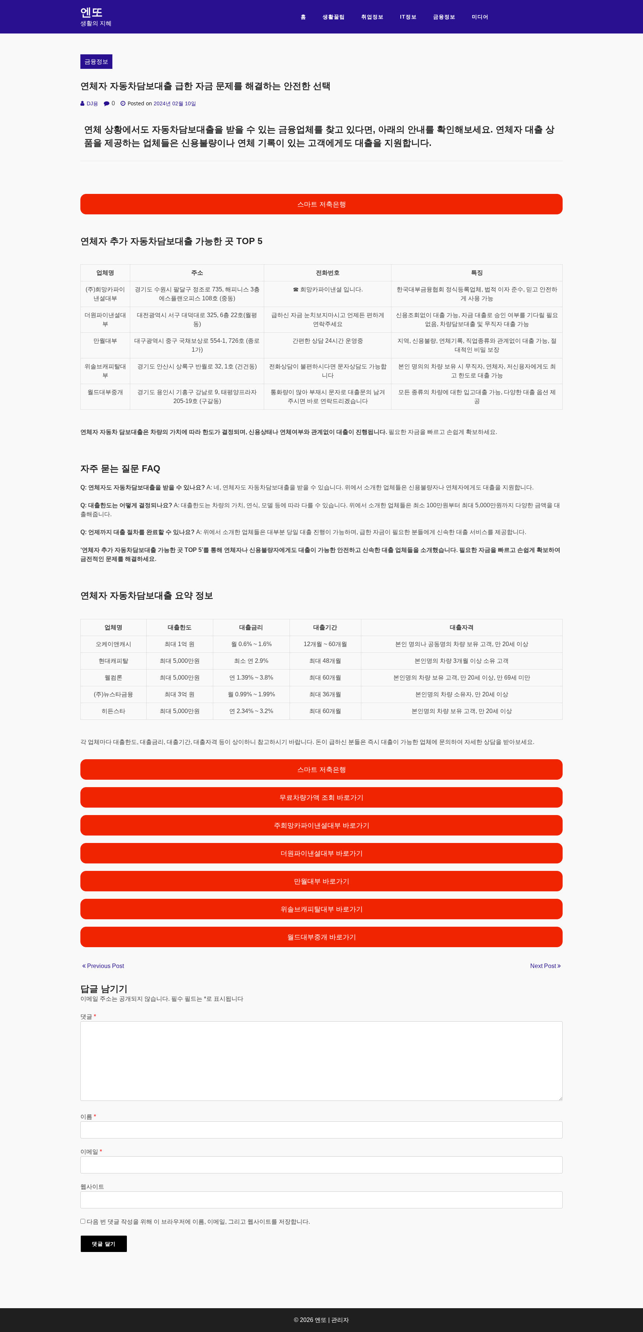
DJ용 (92, 103)
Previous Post (105, 966)
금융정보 (444, 17)
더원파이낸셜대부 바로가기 (322, 853)
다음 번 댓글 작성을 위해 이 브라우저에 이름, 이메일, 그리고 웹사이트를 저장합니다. (198, 1221)
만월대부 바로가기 (321, 881)
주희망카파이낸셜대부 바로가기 (322, 825)
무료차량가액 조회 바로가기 (321, 797)
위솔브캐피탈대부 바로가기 (322, 909)
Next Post (543, 966)
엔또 (91, 12)
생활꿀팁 (334, 17)
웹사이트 (92, 1187)
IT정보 (408, 17)
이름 (88, 1117)
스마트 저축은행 (321, 204)
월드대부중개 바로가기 (321, 937)
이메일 (91, 1152)
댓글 (88, 1016)
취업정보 (372, 17)
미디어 (480, 17)
